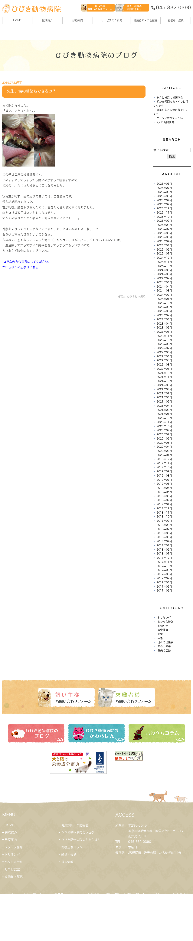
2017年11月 (164, 562)
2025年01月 (164, 253)
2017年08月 (164, 574)
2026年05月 (164, 196)
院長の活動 (164, 650)
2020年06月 (164, 438)
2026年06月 (164, 192)
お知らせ (163, 626)
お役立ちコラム (71, 847)
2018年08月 (164, 525)
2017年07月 (164, 578)
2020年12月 (164, 418)
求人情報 (67, 861)
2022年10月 (164, 340)
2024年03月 (164, 290)
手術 (160, 638)
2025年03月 (164, 245)
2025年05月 (164, 237)
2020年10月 (164, 426)
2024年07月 (164, 278)
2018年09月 (164, 520)
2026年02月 (164, 204)
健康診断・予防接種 (74, 825)
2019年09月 (164, 471)
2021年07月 (164, 393)
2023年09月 (164, 307)
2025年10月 (164, 216)
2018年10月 (164, 516)
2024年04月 (164, 286)
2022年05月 (164, 356)
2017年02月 (164, 590)
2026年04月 (164, 200)
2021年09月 (164, 385)
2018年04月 (164, 541)
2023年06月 (164, 319)
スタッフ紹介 (14, 847)
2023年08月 (164, 311)
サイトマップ (16, 894)
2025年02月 (164, 249)
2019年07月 (164, 479)
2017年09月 (164, 570)
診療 (160, 634)
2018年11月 (164, 512)
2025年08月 (164, 225)
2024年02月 (164, 294)
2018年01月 (164, 553)
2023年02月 (164, 327)
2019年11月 (164, 463)
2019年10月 (164, 467)
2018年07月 (164, 529)
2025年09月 (164, 220)
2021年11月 (164, 377)
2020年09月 (164, 430)
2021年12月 (164, 373)
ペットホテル (14, 861)
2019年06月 (164, 483)
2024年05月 (164, 282)
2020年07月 (164, 434)
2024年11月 (164, 262)
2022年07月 (164, 348)
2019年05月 (164, 488)
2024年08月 (164, 274)
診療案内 (77, 20)
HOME (17, 20)
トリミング (164, 617)
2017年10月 (164, 566)
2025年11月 (164, 212)
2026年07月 (164, 188)
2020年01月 (164, 455)
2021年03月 (164, 410)
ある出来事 (164, 646)
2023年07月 (164, 315)
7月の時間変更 (165, 122)
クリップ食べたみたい (170, 118)
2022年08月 (164, 344)
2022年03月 (164, 364)
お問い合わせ (39, 894)
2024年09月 (164, 270)
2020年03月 (164, 451)
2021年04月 (164, 405)
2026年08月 (164, 183)
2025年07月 (164, 229)
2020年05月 (164, 442)
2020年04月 (164, 446)
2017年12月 (164, 557)
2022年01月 (164, 368)
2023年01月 (164, 331)
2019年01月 (164, 504)
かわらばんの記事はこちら (20, 267)
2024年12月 (164, 257)
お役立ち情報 (165, 621)
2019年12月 (164, 459)
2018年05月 (164, 537)
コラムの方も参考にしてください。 (27, 261)
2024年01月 (164, 299)
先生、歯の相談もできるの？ (31, 91)
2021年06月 (164, 397)
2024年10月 (164, 266)
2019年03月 (164, 496)
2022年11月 (164, 336)
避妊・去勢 (68, 854)
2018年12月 (164, 508)
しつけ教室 (12, 869)
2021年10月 (164, 381)
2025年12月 (164, 208)
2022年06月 (164, 352)
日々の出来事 (165, 642)
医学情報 (163, 630)
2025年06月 (164, 233)
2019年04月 (164, 492)
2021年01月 (164, 414)
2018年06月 (164, 533)
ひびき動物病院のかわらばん (80, 839)
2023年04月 (164, 323)
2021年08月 (164, 389)
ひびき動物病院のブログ (77, 832)
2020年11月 (164, 422)
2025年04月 (164, 241)
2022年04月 (164, 360)
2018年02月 (164, 549)
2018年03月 (164, 545)
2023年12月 (164, 303)
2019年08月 (164, 475)
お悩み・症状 (14, 876)
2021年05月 (164, 401)
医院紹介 (11, 832)
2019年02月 (164, 500)
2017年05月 (164, 586)
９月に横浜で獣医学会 (170, 97)
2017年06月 (164, 582)
